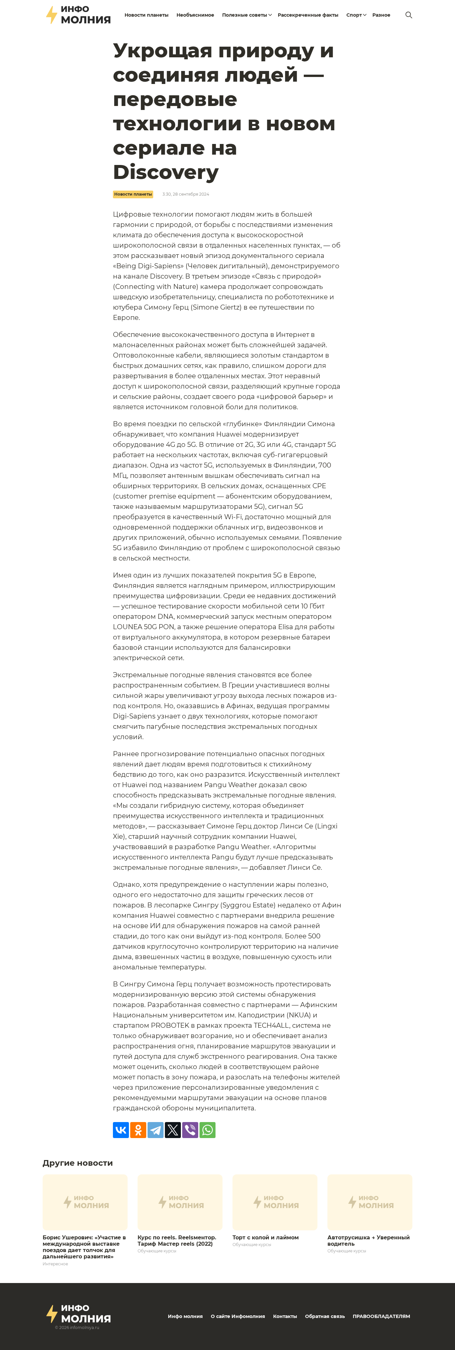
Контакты (285, 1316)
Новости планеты (147, 15)
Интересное (55, 1263)
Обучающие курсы (157, 1250)
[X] (173, 1130)
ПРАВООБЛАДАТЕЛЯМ (381, 1316)
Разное (381, 15)
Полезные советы (244, 15)
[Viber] (190, 1130)
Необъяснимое (195, 15)
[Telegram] (156, 1130)
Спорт (354, 15)
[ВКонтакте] (121, 1130)
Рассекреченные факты (308, 15)
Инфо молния (185, 1316)
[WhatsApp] (208, 1130)
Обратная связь (325, 1316)
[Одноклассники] (138, 1130)
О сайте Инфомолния (238, 1316)
